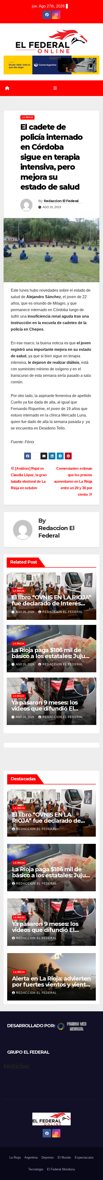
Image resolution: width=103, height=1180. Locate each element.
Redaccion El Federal (61, 201)
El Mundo (64, 1157)
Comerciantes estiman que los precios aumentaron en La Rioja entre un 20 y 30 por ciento (73, 481)
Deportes (47, 1157)
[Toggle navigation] (55, 88)
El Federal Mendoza (61, 1169)
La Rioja (27, 117)
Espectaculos (84, 1157)
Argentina (31, 1157)
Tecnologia (35, 1169)
